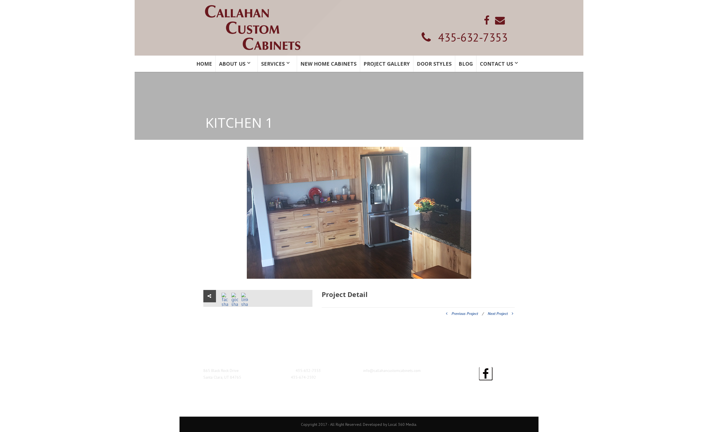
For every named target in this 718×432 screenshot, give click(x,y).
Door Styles (434, 63)
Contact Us (496, 63)
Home (204, 63)
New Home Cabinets (328, 63)
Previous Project (465, 313)
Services (273, 63)
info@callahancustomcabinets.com (392, 370)
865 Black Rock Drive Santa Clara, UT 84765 (222, 374)
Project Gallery (386, 63)
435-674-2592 (303, 377)
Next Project (498, 313)
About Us (232, 63)
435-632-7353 (473, 37)
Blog (466, 63)
